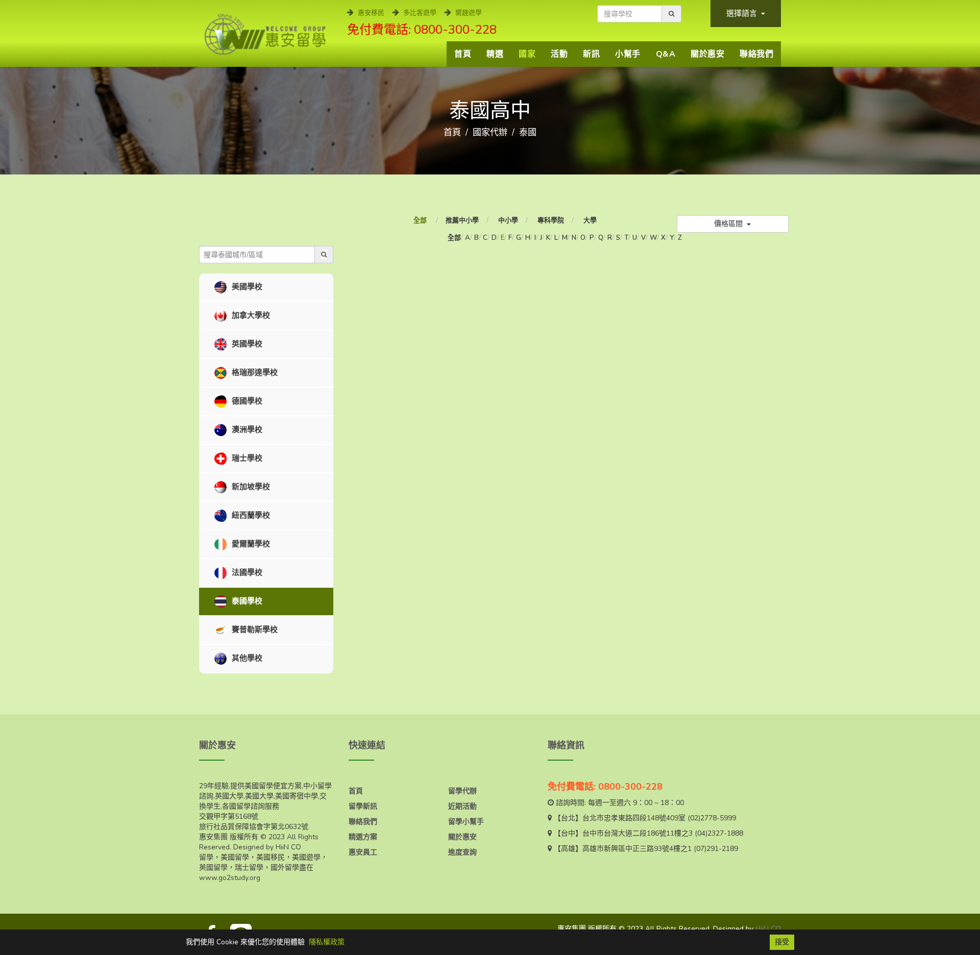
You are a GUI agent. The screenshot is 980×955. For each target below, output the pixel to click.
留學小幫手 (466, 821)
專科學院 (550, 220)
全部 (420, 220)
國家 (527, 54)
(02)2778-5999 (712, 818)
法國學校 (246, 572)
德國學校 (246, 401)
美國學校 (246, 287)
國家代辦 (490, 132)
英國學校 (246, 344)
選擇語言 (742, 13)
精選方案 (363, 837)
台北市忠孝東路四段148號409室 (633, 818)
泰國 (527, 132)
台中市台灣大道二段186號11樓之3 (637, 833)
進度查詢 (462, 852)
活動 (559, 54)
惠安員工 (363, 852)
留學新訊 (363, 806)
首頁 (462, 54)
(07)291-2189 (716, 848)
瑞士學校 (246, 458)
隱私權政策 (327, 942)
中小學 (508, 220)
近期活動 (462, 806)
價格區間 (729, 224)
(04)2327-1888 (719, 833)
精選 (494, 54)
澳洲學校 (246, 429)
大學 (590, 220)
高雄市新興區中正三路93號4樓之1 (637, 848)
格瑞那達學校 (254, 372)
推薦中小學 (462, 220)
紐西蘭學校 (250, 515)
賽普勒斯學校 (254, 629)
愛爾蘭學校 (250, 544)
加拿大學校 (250, 315)
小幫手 (628, 54)
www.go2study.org (229, 878)
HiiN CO (768, 929)
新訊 (591, 54)
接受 (782, 942)
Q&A (666, 54)
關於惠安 (707, 54)
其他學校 (246, 658)
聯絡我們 (756, 54)
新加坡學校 (250, 487)
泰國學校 (246, 601)
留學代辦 (462, 791)
